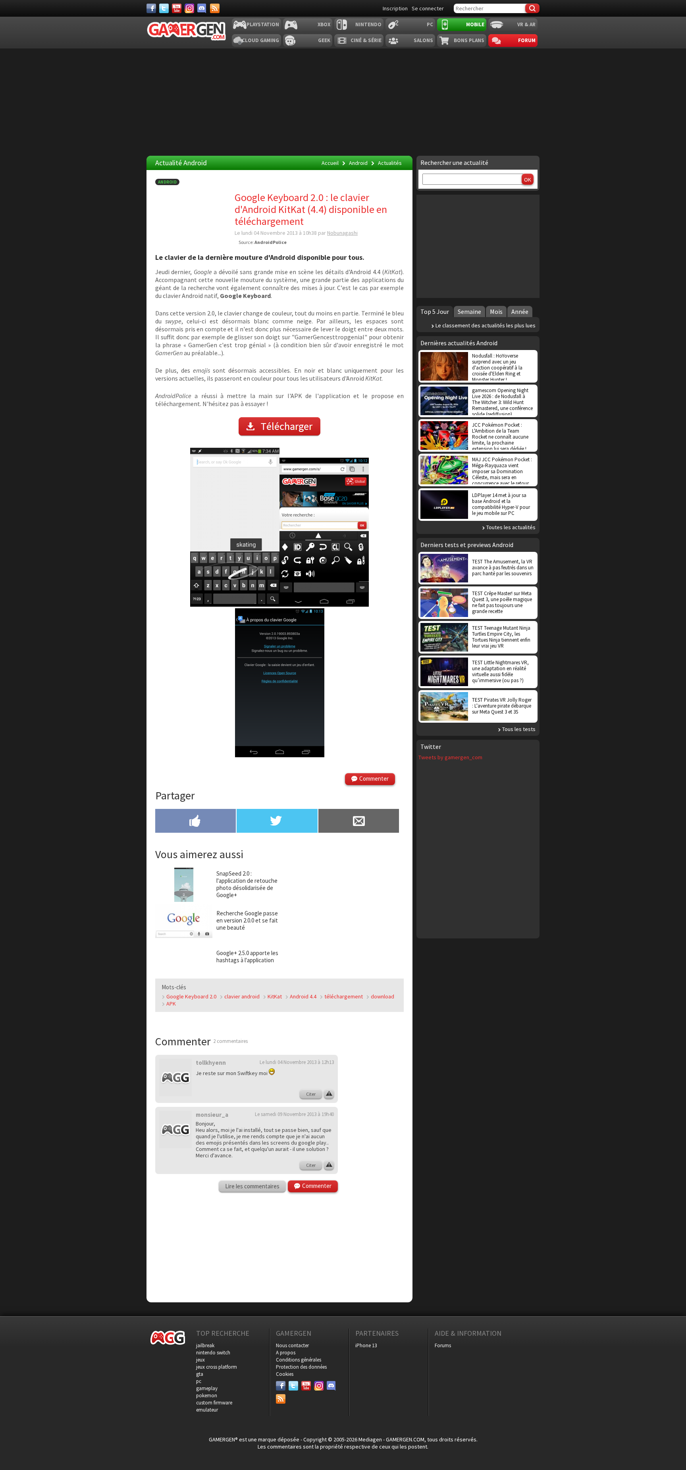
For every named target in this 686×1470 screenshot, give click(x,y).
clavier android (242, 996)
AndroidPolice (270, 242)
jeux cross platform (216, 1367)
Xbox (324, 24)
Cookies (284, 1374)
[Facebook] (151, 8)
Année (519, 311)
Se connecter (428, 8)
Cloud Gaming (260, 40)
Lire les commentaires (252, 1186)
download (382, 996)
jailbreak (205, 1345)
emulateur (207, 1409)
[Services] (215, 8)
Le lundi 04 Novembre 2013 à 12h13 (297, 1062)
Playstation (263, 24)
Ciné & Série (366, 40)
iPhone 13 (366, 1345)
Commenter (374, 778)
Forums (443, 1345)
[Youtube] (176, 8)
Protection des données (301, 1367)
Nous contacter (292, 1345)
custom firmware (214, 1402)
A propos (285, 1352)
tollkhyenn (211, 1062)
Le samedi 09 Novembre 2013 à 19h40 (294, 1114)
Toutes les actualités (511, 527)
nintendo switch (213, 1352)
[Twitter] (164, 8)
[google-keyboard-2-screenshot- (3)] (279, 755)
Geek (324, 40)
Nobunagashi (342, 232)
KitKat (275, 996)
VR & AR (526, 24)
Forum (527, 40)
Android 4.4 (303, 996)
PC (430, 24)
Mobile (475, 24)
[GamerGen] (186, 31)
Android (167, 182)
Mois (496, 311)
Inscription (395, 8)
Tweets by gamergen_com (450, 757)
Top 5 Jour (434, 311)
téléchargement (343, 996)
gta (199, 1374)
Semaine (469, 311)
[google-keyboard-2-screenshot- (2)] (324, 604)
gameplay (207, 1388)
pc (198, 1381)
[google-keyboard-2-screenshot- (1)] (234, 604)
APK (171, 1003)
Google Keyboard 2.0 (191, 996)
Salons (423, 40)
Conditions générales (298, 1359)
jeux (200, 1359)
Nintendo (368, 24)
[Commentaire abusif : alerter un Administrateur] (329, 1094)
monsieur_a (212, 1114)
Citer (311, 1094)
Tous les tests (519, 729)
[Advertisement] (343, 102)
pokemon (206, 1395)
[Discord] (202, 8)
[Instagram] (189, 8)
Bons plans (469, 40)
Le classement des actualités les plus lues (485, 325)
